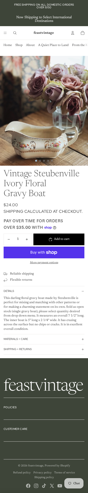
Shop (19, 45)
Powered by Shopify (57, 465)
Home (7, 45)
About (30, 45)
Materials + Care (16, 339)
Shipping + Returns (18, 349)
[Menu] (5, 33)
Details (9, 291)
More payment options (44, 262)
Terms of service (64, 472)
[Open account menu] (73, 33)
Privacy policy (42, 472)
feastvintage (35, 465)
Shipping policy (44, 477)
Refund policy (22, 472)
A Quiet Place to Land (53, 45)
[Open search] (15, 33)
